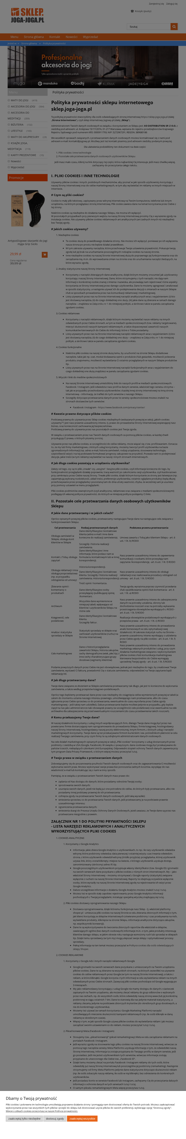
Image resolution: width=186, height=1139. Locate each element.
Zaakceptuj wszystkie (82, 1118)
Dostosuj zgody (55, 1118)
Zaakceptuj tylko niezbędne (24, 1118)
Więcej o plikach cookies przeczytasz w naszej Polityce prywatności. (42, 1111)
